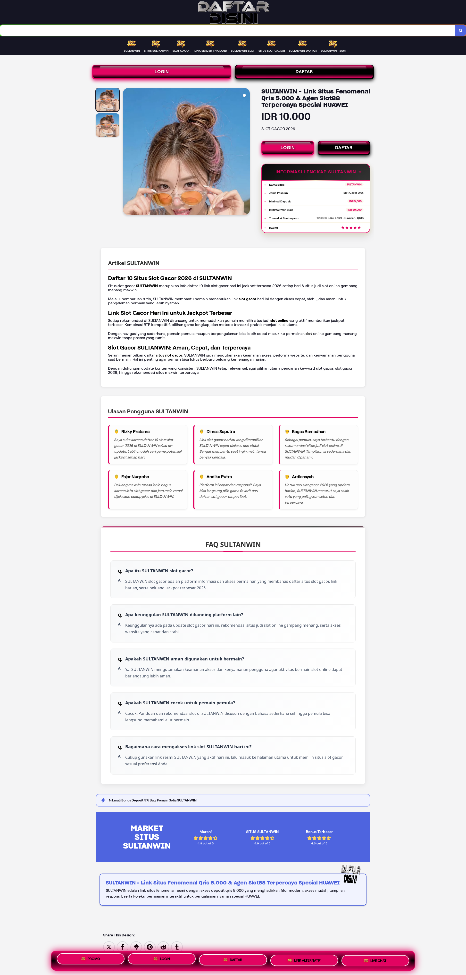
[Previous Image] (127, 152)
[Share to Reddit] (163, 947)
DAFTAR (304, 71)
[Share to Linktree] (136, 947)
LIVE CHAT (378, 960)
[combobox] (228, 30)
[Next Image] (246, 152)
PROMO (94, 960)
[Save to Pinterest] (150, 947)
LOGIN (162, 71)
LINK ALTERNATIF (307, 960)
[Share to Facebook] (122, 947)
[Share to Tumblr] (177, 947)
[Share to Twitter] (109, 947)
